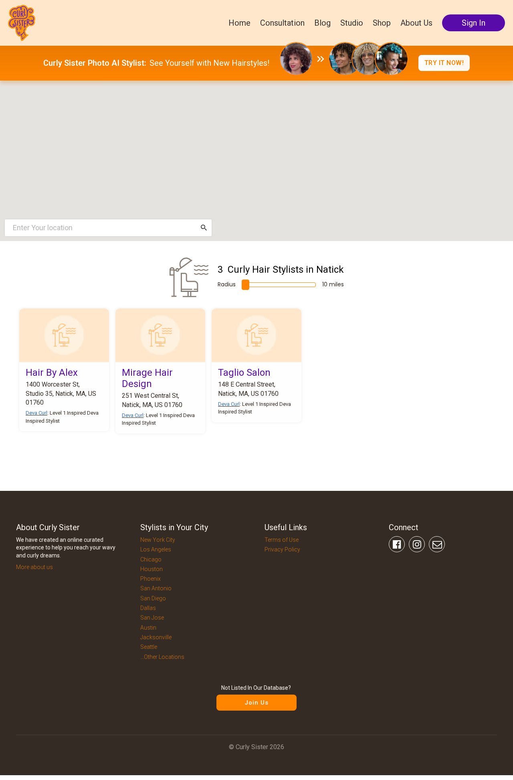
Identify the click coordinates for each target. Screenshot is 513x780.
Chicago (151, 559)
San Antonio (156, 588)
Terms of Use (282, 540)
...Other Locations (162, 657)
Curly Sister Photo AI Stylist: (94, 63)
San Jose (152, 617)
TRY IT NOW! (444, 63)
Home (239, 23)
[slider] (245, 285)
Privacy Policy (282, 549)
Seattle (148, 647)
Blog (322, 23)
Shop (382, 23)
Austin (148, 627)
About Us (416, 23)
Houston (151, 569)
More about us (34, 567)
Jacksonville (156, 637)
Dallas (148, 608)
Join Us (256, 702)
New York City (157, 540)
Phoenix (150, 578)
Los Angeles (155, 549)
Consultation (282, 23)
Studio (351, 23)
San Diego (153, 598)
